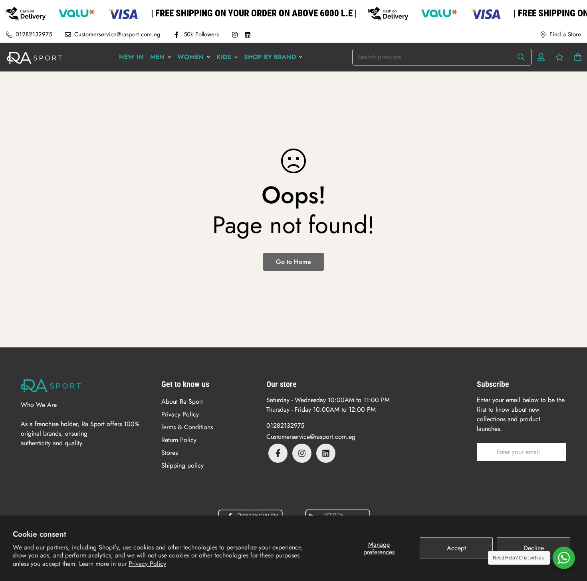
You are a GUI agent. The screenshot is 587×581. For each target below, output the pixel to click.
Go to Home (293, 261)
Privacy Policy (147, 563)
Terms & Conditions (187, 427)
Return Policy (178, 439)
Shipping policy (182, 465)
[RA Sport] (34, 57)
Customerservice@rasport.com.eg (310, 436)
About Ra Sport (182, 401)
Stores (169, 452)
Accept (456, 548)
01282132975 (285, 425)
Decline (534, 548)
